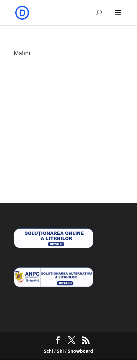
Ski (60, 351)
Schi (48, 351)
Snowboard (80, 351)
